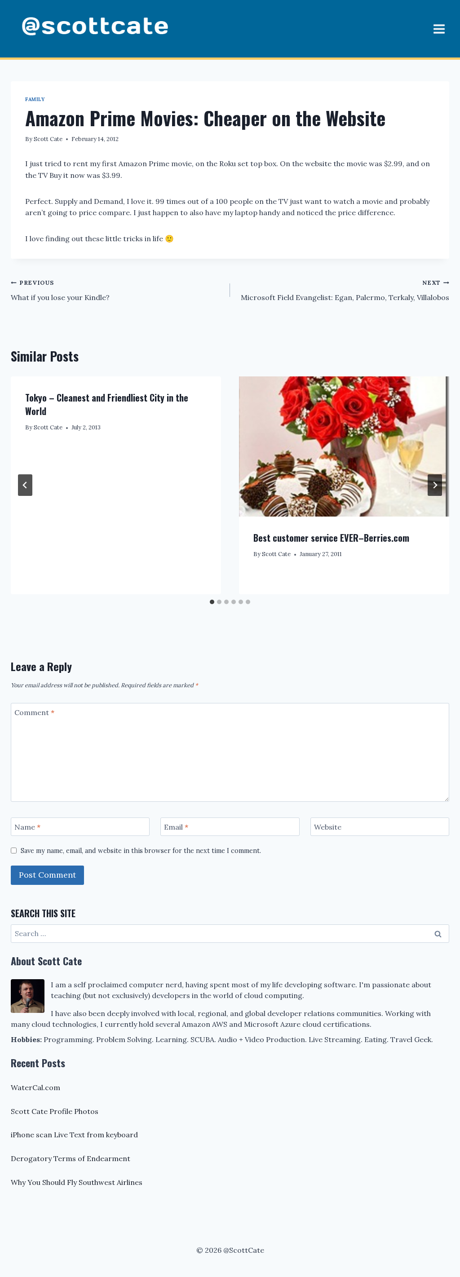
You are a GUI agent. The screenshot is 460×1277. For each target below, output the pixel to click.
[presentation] (344, 446)
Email (176, 826)
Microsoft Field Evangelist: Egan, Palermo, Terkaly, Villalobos (345, 290)
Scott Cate (48, 139)
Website (327, 826)
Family (34, 99)
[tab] (212, 602)
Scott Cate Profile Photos (54, 1111)
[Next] (435, 485)
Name (27, 826)
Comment (34, 712)
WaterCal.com (35, 1087)
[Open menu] (439, 29)
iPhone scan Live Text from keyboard (74, 1134)
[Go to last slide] (25, 485)
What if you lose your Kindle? (60, 290)
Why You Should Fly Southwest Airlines (76, 1182)
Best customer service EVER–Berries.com (331, 537)
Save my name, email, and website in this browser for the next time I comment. (141, 851)
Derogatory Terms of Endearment (70, 1158)
